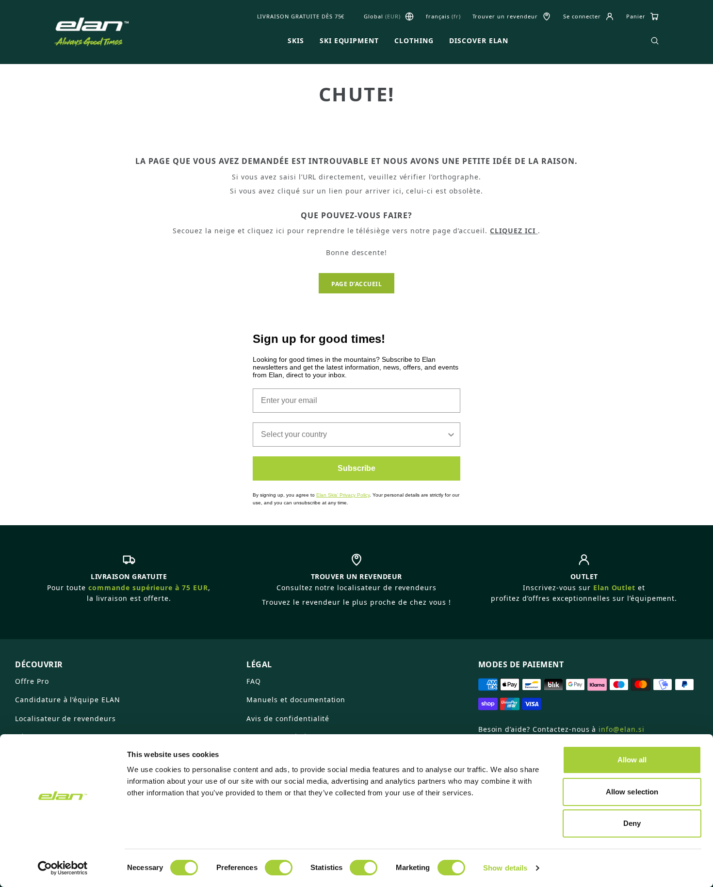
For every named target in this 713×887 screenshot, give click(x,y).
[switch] (278, 867)
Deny (632, 823)
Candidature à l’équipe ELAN (67, 699)
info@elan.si (622, 729)
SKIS (296, 40)
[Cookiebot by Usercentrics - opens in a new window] (62, 868)
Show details (505, 868)
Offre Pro (32, 681)
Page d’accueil (356, 284)
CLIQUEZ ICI (514, 230)
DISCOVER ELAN (478, 40)
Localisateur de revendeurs (65, 718)
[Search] (654, 40)
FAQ (253, 681)
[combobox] (353, 434)
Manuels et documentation (295, 699)
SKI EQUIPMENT (349, 40)
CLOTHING (414, 40)
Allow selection (632, 792)
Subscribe (356, 468)
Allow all (632, 760)
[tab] (125, 660)
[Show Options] (451, 434)
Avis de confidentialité (287, 718)
